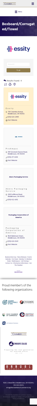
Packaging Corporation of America (15, 230)
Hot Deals (15, 259)
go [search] (19, 70)
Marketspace (16, 261)
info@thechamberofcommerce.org (18, 387)
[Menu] (33, 4)
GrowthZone (20, 399)
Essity (10, 108)
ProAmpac (12, 149)
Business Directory (10, 257)
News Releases (21, 257)
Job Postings (25, 261)
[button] (5, 81)
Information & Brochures (20, 263)
